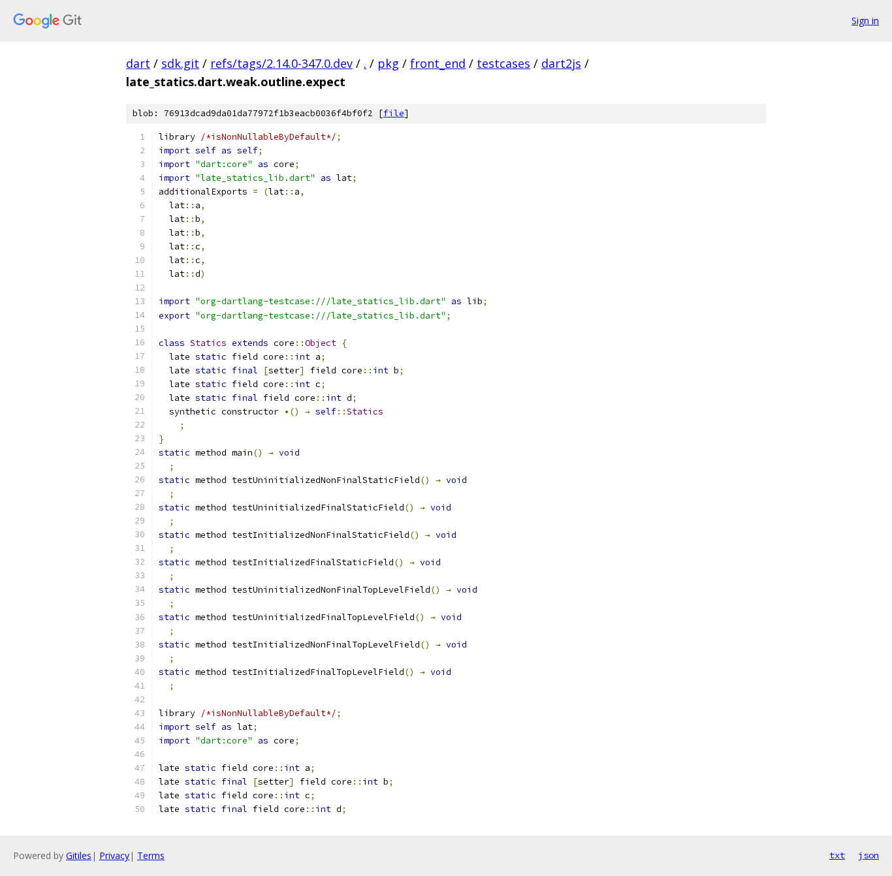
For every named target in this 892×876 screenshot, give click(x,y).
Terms (151, 855)
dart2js (561, 63)
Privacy (114, 855)
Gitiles (78, 855)
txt (837, 855)
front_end (438, 63)
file (393, 113)
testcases (503, 63)
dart (138, 63)
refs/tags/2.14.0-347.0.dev (281, 63)
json (868, 855)
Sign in (865, 20)
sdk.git (180, 63)
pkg (388, 63)
